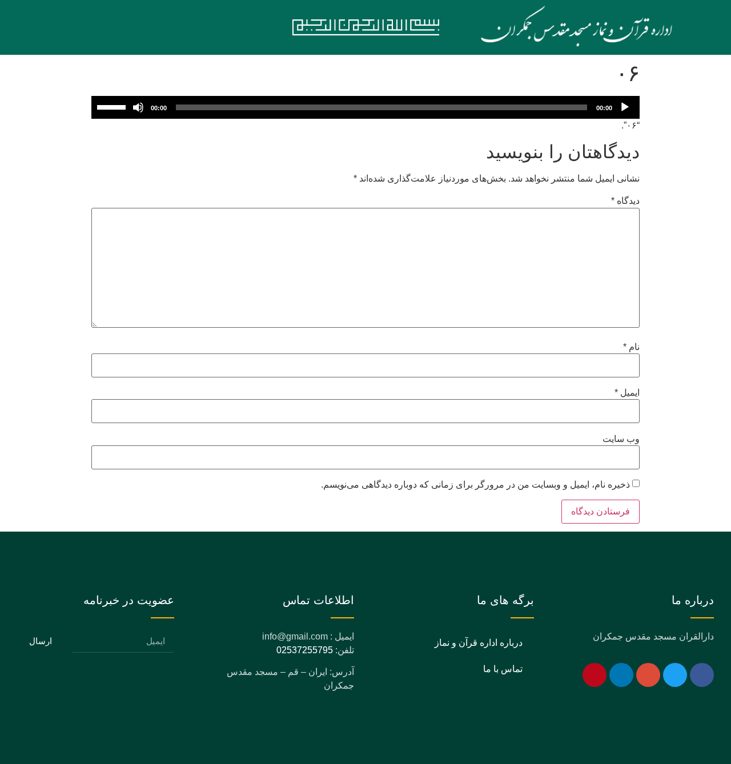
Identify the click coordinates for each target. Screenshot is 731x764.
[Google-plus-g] (648, 675)
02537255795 (304, 650)
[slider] (113, 106)
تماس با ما (503, 669)
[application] (365, 107)
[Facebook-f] (702, 675)
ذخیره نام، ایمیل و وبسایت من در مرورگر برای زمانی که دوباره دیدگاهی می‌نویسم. (475, 484)
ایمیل (627, 392)
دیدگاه (625, 201)
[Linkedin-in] (621, 675)
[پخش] (624, 107)
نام (631, 347)
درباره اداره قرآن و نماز (479, 643)
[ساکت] (138, 107)
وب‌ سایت (621, 439)
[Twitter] (675, 675)
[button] (148, 27)
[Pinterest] (595, 675)
